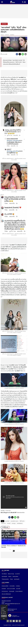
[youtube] (14, 621)
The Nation (4, 573)
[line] (22, 54)
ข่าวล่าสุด (13, 523)
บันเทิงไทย (12, 34)
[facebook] (17, 54)
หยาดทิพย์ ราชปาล (14, 521)
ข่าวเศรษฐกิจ (11, 591)
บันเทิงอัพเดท (20, 523)
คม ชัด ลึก (17, 573)
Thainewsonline (20, 512)
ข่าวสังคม (18, 586)
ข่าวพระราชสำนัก (5, 586)
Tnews (11, 579)
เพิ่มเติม (4, 613)
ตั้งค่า (4, 618)
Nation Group (11, 573)
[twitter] (20, 54)
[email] (25, 54)
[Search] (23, 2)
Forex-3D (3, 523)
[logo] (12, 2)
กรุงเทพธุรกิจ (4, 576)
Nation (9, 576)
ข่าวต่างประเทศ (5, 591)
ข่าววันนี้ (8, 523)
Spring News (15, 576)
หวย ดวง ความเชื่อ (11, 588)
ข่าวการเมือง (12, 586)
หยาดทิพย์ (7, 521)
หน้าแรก (2, 34)
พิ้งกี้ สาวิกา (22, 521)
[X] (11, 621)
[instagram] (19, 621)
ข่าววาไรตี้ (18, 588)
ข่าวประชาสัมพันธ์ (18, 591)
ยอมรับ (4, 616)
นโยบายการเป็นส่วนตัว (6, 594)
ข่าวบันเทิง (7, 34)
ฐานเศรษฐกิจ (16, 579)
